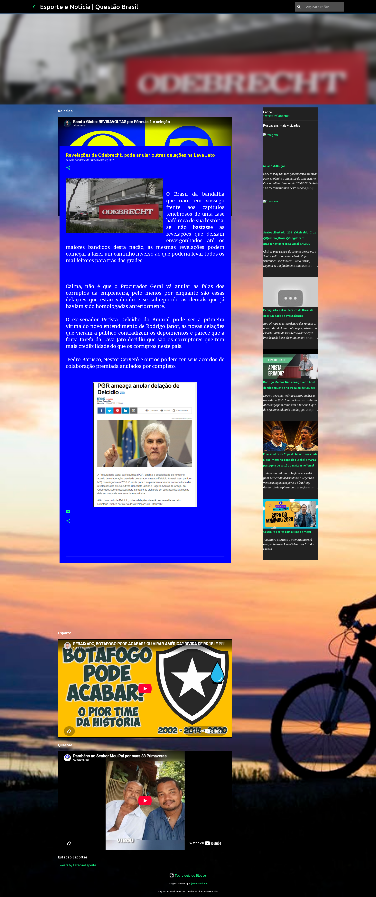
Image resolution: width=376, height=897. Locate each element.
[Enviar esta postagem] (68, 513)
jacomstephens (199, 883)
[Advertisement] (145, 596)
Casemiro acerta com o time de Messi (287, 531)
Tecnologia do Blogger (190, 875)
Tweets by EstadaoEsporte (77, 865)
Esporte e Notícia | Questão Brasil (89, 6)
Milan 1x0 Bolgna (274, 166)
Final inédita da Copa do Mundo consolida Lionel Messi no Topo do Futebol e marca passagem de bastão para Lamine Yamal (290, 460)
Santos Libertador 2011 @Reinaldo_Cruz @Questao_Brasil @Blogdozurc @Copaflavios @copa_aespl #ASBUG (289, 238)
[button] (68, 168)
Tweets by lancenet (276, 116)
